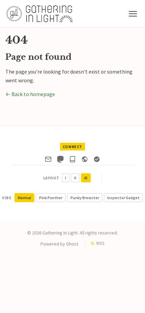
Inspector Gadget (123, 197)
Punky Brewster (84, 197)
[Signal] (96, 160)
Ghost (72, 244)
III (85, 177)
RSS (100, 243)
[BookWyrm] (72, 160)
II (75, 177)
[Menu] (133, 13)
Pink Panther (50, 197)
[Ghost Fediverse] (84, 160)
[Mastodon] (60, 160)
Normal (24, 197)
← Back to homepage (30, 94)
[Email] (48, 160)
